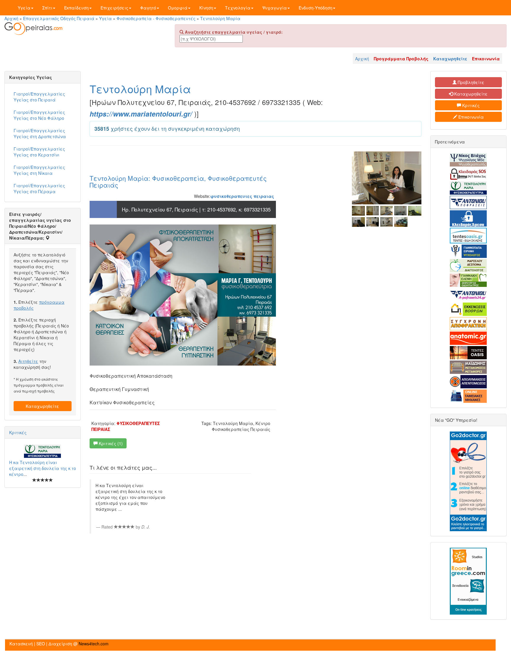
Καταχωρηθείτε (42, 406)
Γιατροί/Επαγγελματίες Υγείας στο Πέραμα (39, 188)
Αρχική (11, 18)
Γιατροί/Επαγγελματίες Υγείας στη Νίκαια (39, 170)
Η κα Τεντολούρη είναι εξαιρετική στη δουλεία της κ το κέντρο (42, 468)
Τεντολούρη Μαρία (220, 18)
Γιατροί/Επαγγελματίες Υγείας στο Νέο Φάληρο (39, 115)
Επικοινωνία (470, 117)
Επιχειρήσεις (114, 8)
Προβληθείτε (470, 82)
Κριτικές (18, 432)
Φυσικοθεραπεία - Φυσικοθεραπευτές (156, 18)
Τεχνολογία (237, 8)
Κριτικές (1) (110, 443)
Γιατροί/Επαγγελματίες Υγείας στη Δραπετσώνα (40, 133)
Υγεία (24, 8)
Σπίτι (47, 8)
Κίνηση (206, 8)
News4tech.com (94, 644)
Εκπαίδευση (76, 8)
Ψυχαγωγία (274, 8)
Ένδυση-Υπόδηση (315, 8)
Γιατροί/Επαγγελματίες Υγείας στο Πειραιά (39, 97)
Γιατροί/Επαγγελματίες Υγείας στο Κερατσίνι (39, 152)
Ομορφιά (177, 8)
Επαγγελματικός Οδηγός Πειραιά (58, 18)
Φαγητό (148, 8)
